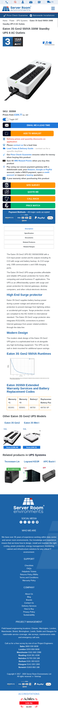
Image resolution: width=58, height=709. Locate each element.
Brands (29, 600)
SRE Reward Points (23, 161)
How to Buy (29, 609)
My (23, 2)
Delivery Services (29, 606)
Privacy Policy (29, 612)
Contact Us (29, 603)
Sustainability (29, 615)
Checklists (29, 565)
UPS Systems (22, 21)
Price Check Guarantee (21, 154)
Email (31, 2)
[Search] (15, 2)
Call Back (33, 199)
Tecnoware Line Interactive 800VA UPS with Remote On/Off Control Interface (13, 461)
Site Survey (33, 185)
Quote (33, 192)
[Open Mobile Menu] (53, 8)
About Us (29, 594)
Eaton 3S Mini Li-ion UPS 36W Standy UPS (32, 423)
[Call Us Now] (6, 2)
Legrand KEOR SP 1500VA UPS (32, 461)
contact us (18, 145)
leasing (29, 175)
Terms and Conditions (29, 577)
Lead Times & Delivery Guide (20, 148)
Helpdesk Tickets (29, 571)
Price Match (33, 205)
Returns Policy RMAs (29, 574)
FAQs (29, 568)
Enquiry (39, 2)
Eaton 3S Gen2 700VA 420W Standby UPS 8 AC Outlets (13, 423)
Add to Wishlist (32, 133)
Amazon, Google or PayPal (40, 169)
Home (5, 21)
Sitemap (37, 676)
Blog (29, 597)
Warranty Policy (29, 580)
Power (11, 21)
